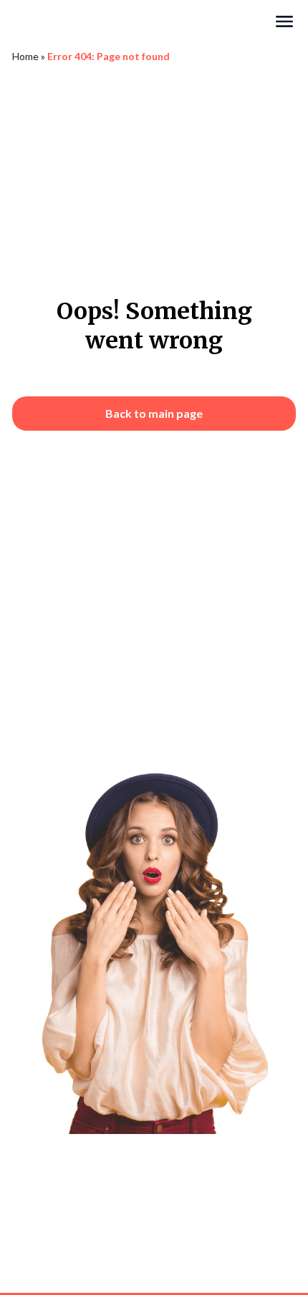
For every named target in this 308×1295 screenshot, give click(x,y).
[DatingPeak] (142, 21)
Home (25, 56)
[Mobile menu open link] (284, 21)
